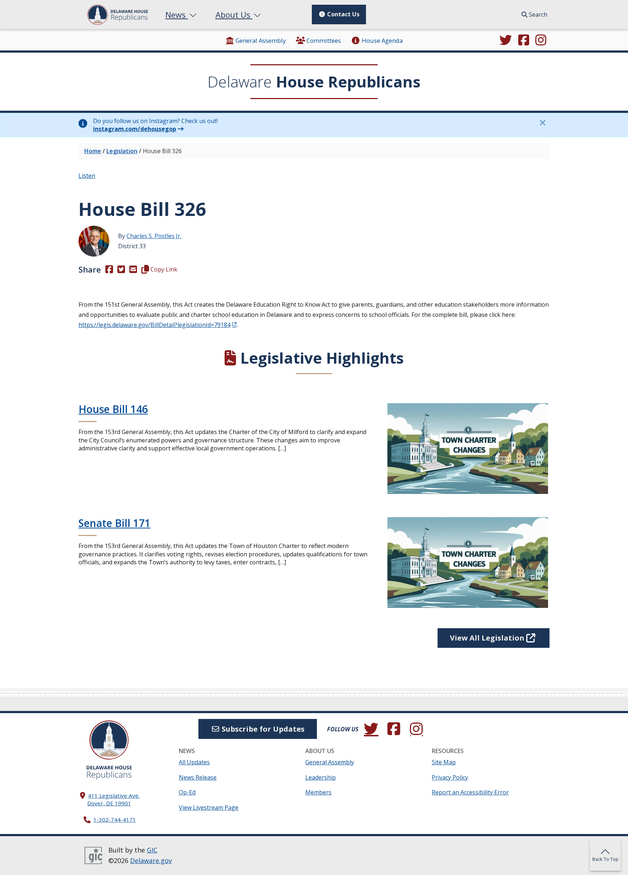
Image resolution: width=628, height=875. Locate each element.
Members (318, 792)
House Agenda (382, 40)
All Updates (194, 762)
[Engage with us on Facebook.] (523, 40)
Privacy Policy (450, 777)
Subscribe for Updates (262, 729)
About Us (234, 14)
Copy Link (163, 269)
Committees (323, 40)
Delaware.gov (151, 860)
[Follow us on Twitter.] (505, 40)
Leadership (320, 777)
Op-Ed (187, 792)
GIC (152, 850)
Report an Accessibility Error (470, 792)
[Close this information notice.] (542, 122)
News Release (198, 777)
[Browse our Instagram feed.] (541, 40)
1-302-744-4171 (114, 819)
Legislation (121, 151)
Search (537, 15)
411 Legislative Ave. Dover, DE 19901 (113, 799)
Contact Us (342, 14)
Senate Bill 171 (114, 523)
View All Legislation (488, 638)
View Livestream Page (208, 807)
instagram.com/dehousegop (134, 129)
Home (92, 151)
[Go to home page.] (117, 14)
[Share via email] (133, 269)
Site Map (444, 762)
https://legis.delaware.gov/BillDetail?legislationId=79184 (154, 325)
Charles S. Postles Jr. (153, 236)
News (176, 14)
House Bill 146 (113, 409)
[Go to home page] (109, 740)
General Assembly (261, 40)
